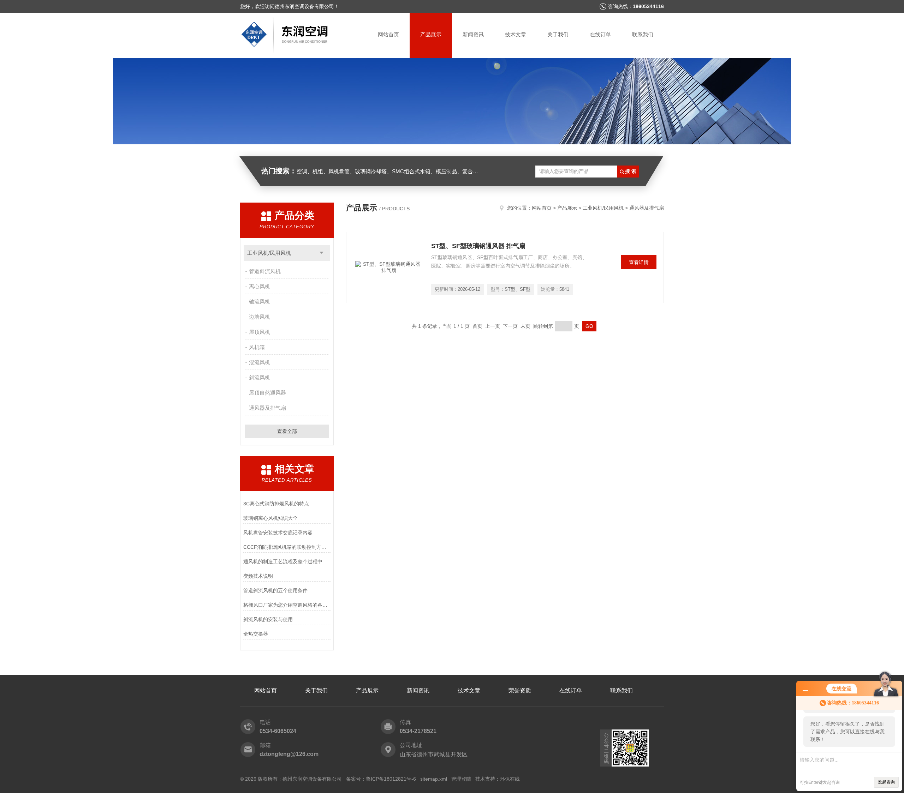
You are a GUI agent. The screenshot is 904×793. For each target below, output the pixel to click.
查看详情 (639, 262)
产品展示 (430, 34)
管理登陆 (461, 779)
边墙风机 (259, 317)
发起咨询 (886, 782)
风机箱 (257, 347)
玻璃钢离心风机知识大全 (270, 518)
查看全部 (287, 431)
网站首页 (388, 34)
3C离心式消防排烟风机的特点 (276, 503)
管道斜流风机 (265, 271)
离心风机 (259, 286)
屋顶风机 (259, 332)
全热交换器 (255, 634)
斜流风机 (259, 377)
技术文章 (515, 34)
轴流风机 (259, 302)
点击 (321, 253)
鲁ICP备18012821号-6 (391, 779)
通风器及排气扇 (267, 408)
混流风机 (259, 362)
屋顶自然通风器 (267, 393)
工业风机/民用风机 (269, 253)
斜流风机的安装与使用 (268, 619)
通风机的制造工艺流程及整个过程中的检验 (287, 561)
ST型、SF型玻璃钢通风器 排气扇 (478, 246)
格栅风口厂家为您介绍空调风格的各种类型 (287, 605)
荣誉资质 (520, 690)
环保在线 (510, 779)
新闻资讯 (473, 34)
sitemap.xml (433, 779)
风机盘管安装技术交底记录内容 (278, 532)
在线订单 (600, 34)
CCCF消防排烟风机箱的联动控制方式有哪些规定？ (287, 547)
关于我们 (558, 34)
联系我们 (642, 34)
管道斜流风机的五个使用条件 (275, 590)
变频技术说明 (258, 576)
